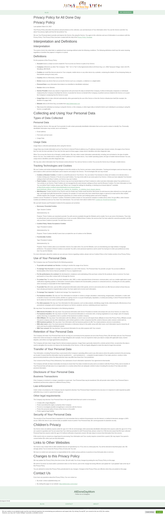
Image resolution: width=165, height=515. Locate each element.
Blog (42, 504)
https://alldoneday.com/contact (68, 484)
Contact (69, 504)
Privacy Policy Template (85, 37)
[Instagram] (111, 12)
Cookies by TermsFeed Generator (106, 199)
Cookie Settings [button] (150, 512)
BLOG (47, 12)
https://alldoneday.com (73, 103)
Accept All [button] (159, 512)
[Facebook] (108, 12)
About (96, 504)
